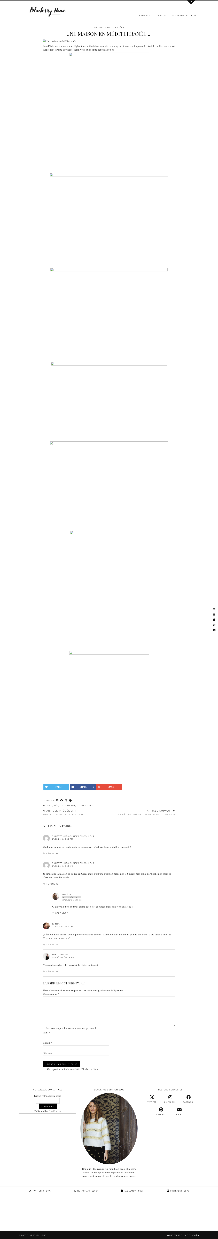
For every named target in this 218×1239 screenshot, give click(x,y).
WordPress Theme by (183, 1235)
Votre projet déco (184, 15)
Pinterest (179, 1191)
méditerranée (85, 806)
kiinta (56, 924)
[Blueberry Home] (47, 11)
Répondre (52, 853)
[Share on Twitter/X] (66, 800)
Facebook (133, 1191)
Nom (46, 1032)
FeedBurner (55, 1111)
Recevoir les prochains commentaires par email (71, 1028)
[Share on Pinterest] (70, 800)
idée (55, 806)
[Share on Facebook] (61, 800)
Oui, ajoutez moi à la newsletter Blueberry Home (73, 1069)
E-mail (47, 1042)
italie (63, 806)
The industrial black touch (63, 812)
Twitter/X (41, 1191)
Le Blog (161, 15)
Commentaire (51, 993)
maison (71, 806)
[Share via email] (57, 800)
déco (49, 806)
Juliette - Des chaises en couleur (73, 836)
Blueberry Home (36, 1235)
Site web (47, 1053)
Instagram (87, 1191)
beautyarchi (60, 954)
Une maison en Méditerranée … (109, 33)
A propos (145, 15)
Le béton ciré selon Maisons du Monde (146, 812)
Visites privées (115, 27)
